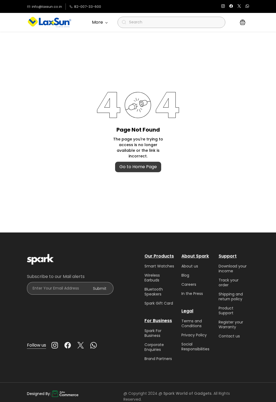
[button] (242, 22)
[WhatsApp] (93, 345)
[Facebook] (67, 345)
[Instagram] (54, 345)
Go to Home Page (138, 167)
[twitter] (239, 6)
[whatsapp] (247, 6)
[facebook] (231, 6)
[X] (80, 345)
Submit (99, 288)
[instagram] (223, 6)
